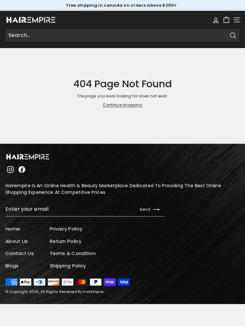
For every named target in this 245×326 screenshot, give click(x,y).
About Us (16, 241)
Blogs (12, 265)
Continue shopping (122, 105)
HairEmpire (93, 291)
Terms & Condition (73, 253)
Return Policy (65, 241)
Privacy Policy (66, 228)
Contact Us (19, 253)
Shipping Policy (68, 265)
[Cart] (226, 20)
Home (12, 228)
